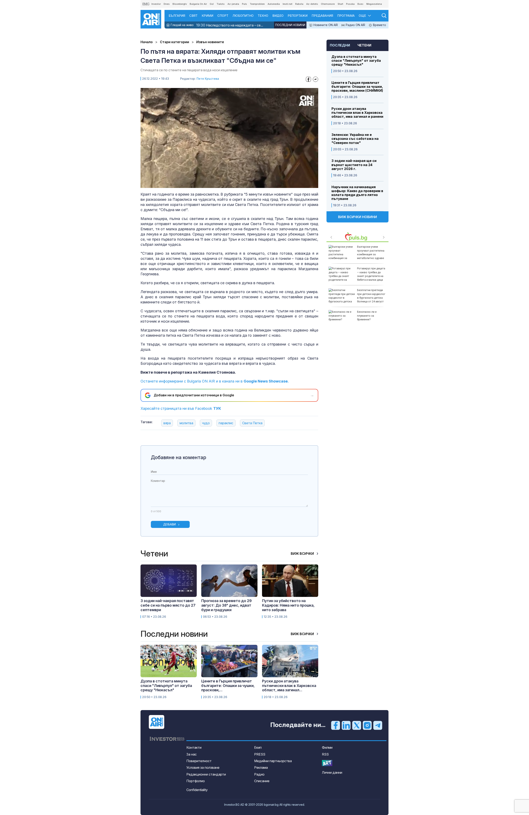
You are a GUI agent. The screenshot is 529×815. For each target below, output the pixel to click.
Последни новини (290, 25)
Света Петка (252, 423)
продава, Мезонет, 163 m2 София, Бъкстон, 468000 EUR (371, 250)
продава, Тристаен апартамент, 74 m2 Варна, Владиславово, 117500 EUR (371, 274)
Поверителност (199, 760)
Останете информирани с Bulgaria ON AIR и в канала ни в (215, 381)
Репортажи (297, 16)
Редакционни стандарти (206, 774)
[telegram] (377, 725)
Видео (278, 16)
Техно (263, 16)
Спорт (222, 16)
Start (340, 3)
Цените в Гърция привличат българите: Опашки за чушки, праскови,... (228, 685)
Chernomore (328, 3)
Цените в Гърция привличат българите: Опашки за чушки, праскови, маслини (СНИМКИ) (357, 87)
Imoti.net (287, 3)
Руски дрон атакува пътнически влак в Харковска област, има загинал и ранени (357, 113)
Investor (156, 3)
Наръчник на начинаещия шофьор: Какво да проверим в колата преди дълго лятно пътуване (357, 193)
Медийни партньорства (273, 760)
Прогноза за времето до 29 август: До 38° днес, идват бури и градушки (226, 605)
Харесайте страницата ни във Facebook (181, 408)
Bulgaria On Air (198, 3)
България (177, 16)
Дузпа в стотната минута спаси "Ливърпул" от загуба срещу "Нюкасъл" (356, 61)
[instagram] (367, 725)
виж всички (303, 553)
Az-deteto (312, 3)
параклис (226, 423)
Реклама (261, 767)
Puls (244, 3)
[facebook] (335, 725)
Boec (360, 3)
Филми (327, 747)
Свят (193, 16)
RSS (325, 754)
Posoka (350, 3)
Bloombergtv (180, 3)
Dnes (167, 3)
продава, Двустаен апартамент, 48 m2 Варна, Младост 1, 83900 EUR (369, 296)
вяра (167, 423)
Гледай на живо (182, 25)
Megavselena (374, 3)
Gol (212, 3)
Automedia (274, 3)
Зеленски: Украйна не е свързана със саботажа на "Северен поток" (355, 139)
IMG (146, 4)
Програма (346, 16)
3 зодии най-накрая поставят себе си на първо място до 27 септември (168, 605)
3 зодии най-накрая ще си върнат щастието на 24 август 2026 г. (353, 165)
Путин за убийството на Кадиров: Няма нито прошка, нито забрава (288, 605)
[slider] (220, 184)
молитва (186, 423)
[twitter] (356, 725)
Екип (258, 747)
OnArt (327, 763)
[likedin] (346, 725)
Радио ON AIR (355, 25)
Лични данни (332, 772)
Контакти (193, 747)
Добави (169, 524)
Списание (261, 780)
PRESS (259, 754)
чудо (206, 423)
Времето (379, 25)
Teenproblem (257, 3)
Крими (207, 16)
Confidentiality (197, 789)
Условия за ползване (202, 767)
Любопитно (243, 16)
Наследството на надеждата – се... (229, 25)
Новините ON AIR (325, 25)
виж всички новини (357, 217)
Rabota (299, 3)
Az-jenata (233, 3)
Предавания (322, 16)
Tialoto (221, 3)
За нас (191, 754)
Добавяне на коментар (178, 457)
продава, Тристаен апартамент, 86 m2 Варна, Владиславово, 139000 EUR (371, 317)
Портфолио (195, 780)
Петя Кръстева (208, 78)
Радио (259, 774)
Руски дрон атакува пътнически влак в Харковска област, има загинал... (289, 685)
